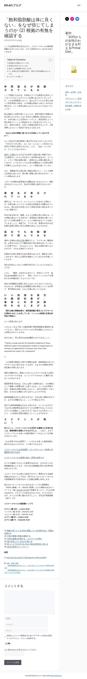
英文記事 (20, 240)
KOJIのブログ (12, 5)
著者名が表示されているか (18, 66)
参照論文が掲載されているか (18, 63)
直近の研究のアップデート (18, 547)
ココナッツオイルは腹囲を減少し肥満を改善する (24, 458)
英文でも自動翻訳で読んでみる (20, 69)
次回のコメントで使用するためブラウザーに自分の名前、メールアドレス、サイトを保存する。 (30, 636)
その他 (68, 109)
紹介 (79, 5)
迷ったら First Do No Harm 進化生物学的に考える (27, 544)
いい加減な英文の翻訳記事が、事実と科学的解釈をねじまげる (29, 72)
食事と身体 (15, 563)
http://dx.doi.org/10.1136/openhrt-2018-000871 (26, 558)
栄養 (8, 563)
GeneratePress (56, 676)
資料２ (14, 155)
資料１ (7, 155)
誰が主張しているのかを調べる (19, 541)
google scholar (23, 490)
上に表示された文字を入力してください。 (21, 650)
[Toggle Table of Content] (49, 60)
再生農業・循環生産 (73, 106)
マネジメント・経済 (73, 98)
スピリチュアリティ (73, 102)
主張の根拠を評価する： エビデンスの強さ (24, 539)
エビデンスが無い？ (16, 77)
